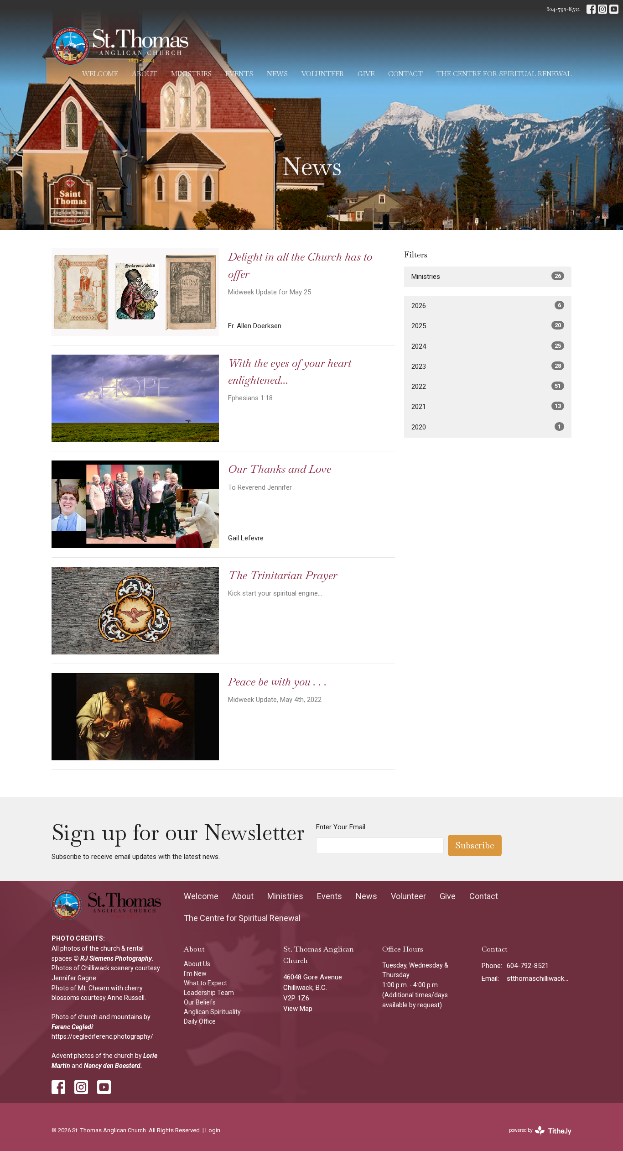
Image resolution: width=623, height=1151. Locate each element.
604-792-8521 (563, 9)
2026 (486, 306)
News (277, 73)
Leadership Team (209, 992)
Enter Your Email (340, 827)
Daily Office (200, 1021)
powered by (537, 1138)
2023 (486, 366)
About (144, 73)
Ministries (191, 73)
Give (366, 73)
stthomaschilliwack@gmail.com (539, 978)
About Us (197, 964)
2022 (486, 386)
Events (239, 73)
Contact (405, 73)
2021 (486, 407)
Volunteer (322, 73)
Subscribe (474, 845)
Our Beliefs (200, 1002)
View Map (297, 1009)
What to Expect (205, 983)
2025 (486, 326)
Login (212, 1130)
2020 (486, 427)
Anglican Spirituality (212, 1011)
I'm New (195, 973)
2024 (486, 346)
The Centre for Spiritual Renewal (503, 73)
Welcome (100, 73)
